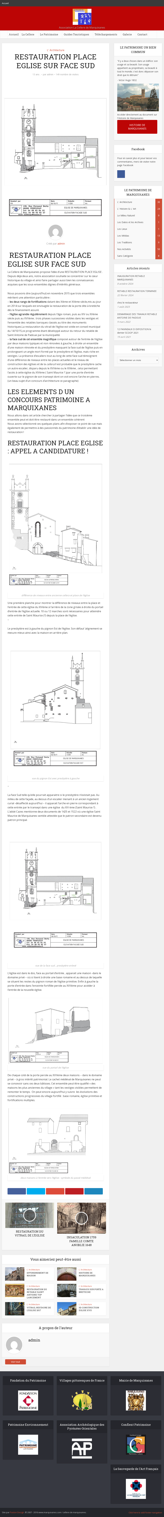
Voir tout (15, 1361)
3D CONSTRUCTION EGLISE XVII (89, 1309)
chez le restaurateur (127, 302)
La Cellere (28, 34)
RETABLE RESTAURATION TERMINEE (136, 291)
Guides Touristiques (76, 34)
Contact (142, 34)
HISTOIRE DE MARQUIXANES (87, 1274)
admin (50, 74)
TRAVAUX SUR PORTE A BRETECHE (91, 1290)
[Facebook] (121, 174)
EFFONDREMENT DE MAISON (37, 1274)
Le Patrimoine (49, 34)
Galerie (127, 34)
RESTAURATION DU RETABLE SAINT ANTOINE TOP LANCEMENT (37, 1293)
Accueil (5, 3)
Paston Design (17, 1512)
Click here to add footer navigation (145, 1512)
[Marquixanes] (82, 17)
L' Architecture (55, 50)
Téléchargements (106, 34)
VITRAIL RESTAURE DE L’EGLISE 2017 (39, 1309)
